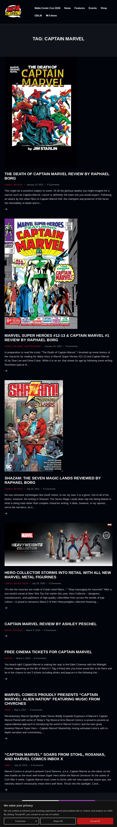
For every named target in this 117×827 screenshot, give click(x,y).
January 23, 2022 (35, 184)
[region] (58, 814)
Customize (20, 821)
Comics (8, 185)
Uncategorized (32, 346)
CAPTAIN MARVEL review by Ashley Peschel (51, 624)
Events (8, 658)
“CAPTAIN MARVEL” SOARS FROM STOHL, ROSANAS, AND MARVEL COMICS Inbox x (55, 756)
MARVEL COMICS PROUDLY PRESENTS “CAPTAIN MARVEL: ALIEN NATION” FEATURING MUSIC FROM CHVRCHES (52, 699)
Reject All (58, 821)
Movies (17, 583)
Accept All (95, 821)
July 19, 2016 (20, 765)
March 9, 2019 (33, 630)
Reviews (18, 185)
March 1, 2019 (23, 658)
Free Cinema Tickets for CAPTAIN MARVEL (48, 652)
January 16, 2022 (53, 346)
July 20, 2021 (33, 489)
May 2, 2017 (20, 710)
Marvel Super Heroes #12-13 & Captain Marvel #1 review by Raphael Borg (57, 337)
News (25, 583)
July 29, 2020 (38, 583)
